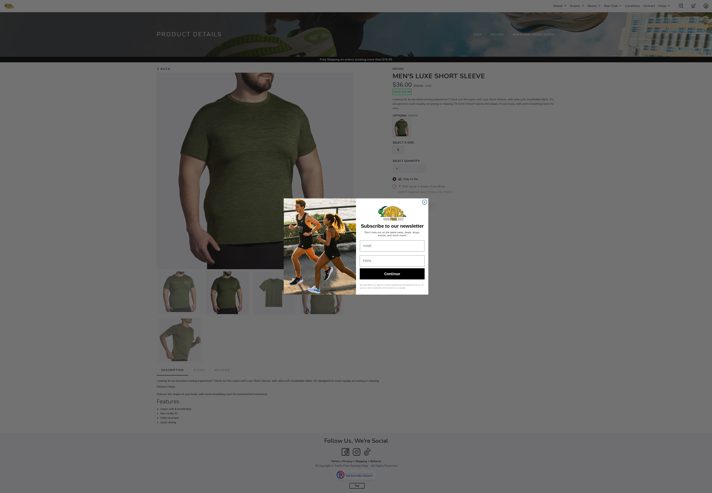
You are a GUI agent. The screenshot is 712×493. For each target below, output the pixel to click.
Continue (392, 274)
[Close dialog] (424, 202)
